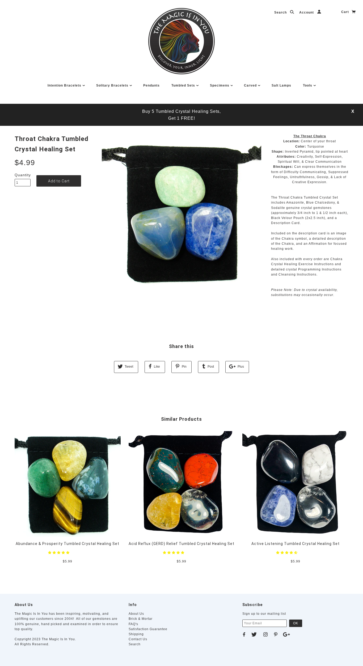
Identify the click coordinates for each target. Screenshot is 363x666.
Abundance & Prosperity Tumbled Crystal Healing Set (67, 544)
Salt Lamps (281, 85)
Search (281, 12)
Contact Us (138, 639)
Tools (308, 85)
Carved (251, 85)
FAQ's (133, 624)
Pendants (151, 85)
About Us (136, 614)
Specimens (220, 85)
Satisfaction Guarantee (148, 629)
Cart (345, 12)
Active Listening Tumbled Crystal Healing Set (295, 544)
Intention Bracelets (65, 85)
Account (307, 12)
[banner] (181, 41)
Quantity (23, 175)
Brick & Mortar (141, 619)
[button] (59, 553)
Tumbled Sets (183, 85)
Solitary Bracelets (112, 85)
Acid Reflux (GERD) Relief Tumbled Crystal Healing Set (181, 544)
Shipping (136, 634)
